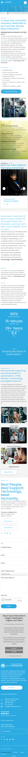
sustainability (4, 59)
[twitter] (10, 533)
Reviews (14, 651)
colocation (4, 40)
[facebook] (1, 533)
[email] (4, 204)
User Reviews (12, 715)
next (24, 188)
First (2, 543)
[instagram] (4, 533)
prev (4, 188)
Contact (14, 648)
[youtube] (13, 739)
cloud (22, 38)
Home (7, 656)
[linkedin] (7, 204)
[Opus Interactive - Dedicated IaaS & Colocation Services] (11, 666)
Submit (9, 606)
